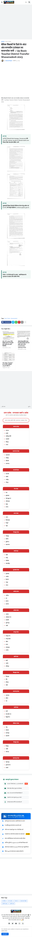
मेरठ (6, 492)
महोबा (7, 685)
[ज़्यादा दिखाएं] (25, 322)
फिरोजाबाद (8, 520)
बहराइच (7, 730)
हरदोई (7, 433)
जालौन (7, 663)
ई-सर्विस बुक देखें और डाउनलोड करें (13, 825)
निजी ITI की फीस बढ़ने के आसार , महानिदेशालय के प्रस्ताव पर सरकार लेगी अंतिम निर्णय (14, 275)
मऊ (6, 700)
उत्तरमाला (16, 901)
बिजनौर (7, 579)
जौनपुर (7, 482)
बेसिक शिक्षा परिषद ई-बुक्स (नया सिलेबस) (14, 788)
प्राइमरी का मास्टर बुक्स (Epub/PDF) (14, 797)
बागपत (7, 506)
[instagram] (19, 923)
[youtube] (16, 923)
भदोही (7, 748)
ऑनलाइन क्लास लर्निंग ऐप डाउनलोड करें (14, 801)
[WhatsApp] (16, 322)
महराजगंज (8, 544)
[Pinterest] (19, 322)
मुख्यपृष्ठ (2, 41)
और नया (3, 406)
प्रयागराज (8, 454)
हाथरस (7, 601)
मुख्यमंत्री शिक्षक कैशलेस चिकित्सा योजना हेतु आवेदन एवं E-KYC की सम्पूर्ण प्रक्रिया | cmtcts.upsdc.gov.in (16, 206)
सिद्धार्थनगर (8, 716)
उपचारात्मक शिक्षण (23, 901)
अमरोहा (7, 576)
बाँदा (6, 679)
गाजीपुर (7, 479)
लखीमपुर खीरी (8, 436)
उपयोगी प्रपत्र (4, 903)
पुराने (29, 406)
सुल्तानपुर (7, 622)
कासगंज (7, 604)
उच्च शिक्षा (4, 901)
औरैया (7, 641)
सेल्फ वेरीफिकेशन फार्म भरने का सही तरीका (15, 838)
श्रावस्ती (7, 735)
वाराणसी (7, 473)
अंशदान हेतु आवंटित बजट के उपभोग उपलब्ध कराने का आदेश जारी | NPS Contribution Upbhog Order (23, 344)
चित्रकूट (7, 676)
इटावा (7, 644)
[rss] (23, 923)
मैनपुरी (7, 522)
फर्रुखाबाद (8, 647)
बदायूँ (7, 557)
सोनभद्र (7, 751)
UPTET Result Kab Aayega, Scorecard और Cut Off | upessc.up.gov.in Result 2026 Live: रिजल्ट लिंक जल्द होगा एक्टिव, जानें (16, 140)
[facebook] (9, 923)
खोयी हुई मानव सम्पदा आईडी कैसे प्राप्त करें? (15, 821)
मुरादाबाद (7, 573)
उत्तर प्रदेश (10, 901)
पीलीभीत (7, 560)
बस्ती (7, 711)
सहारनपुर (7, 762)
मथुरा (7, 525)
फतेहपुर (7, 457)
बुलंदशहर (7, 495)
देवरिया (7, 538)
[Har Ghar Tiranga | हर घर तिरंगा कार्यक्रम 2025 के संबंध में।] (8, 356)
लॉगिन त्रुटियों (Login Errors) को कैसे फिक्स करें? (16, 842)
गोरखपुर (7, 536)
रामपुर (7, 582)
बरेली (7, 554)
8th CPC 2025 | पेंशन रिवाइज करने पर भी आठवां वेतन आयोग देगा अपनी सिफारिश (8, 344)
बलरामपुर (7, 732)
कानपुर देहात (8, 638)
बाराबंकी (7, 619)
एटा (6, 598)
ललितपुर (7, 666)
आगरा (7, 517)
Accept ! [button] (5, 934)
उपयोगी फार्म (12, 903)
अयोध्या (7, 614)
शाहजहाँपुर (8, 563)
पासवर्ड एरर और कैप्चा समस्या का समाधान (17, 834)
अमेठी (7, 625)
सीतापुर (7, 441)
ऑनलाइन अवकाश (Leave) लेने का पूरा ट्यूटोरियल (17, 847)
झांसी (7, 660)
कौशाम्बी (7, 460)
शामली (7, 767)
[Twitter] (13, 322)
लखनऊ (7, 430)
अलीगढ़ (7, 595)
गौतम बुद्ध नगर (8, 498)
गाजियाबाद (8, 501)
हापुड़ (7, 504)
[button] (2, 2)
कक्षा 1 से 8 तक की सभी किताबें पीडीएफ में (14, 792)
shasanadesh (14, 318)
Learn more (4, 930)
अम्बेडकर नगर (8, 617)
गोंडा (6, 727)
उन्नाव (7, 444)
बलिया (7, 698)
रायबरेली (7, 439)
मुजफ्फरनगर (8, 764)
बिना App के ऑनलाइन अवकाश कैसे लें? (14, 851)
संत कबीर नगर (8, 714)
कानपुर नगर (8, 635)
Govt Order (8, 41)
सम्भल (7, 585)
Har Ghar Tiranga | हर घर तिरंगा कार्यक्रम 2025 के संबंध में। (8, 364)
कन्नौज (7, 650)
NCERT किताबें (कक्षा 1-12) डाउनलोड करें (17, 783)
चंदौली (7, 476)
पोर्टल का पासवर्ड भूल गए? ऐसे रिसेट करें (14, 829)
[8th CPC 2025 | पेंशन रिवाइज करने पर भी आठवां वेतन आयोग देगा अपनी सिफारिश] (8, 335)
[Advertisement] (16, 22)
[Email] (22, 322)
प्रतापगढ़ (7, 463)
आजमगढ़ (7, 695)
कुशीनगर (7, 541)
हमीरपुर (7, 682)
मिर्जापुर (7, 746)
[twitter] (12, 923)
